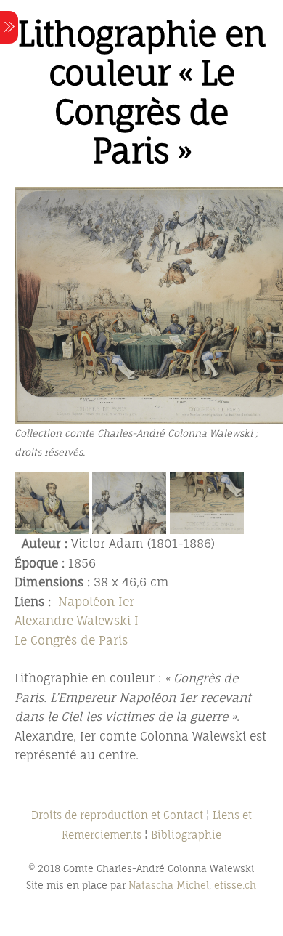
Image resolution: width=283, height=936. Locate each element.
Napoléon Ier (96, 601)
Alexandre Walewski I (77, 620)
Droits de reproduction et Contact (117, 815)
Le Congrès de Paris (71, 640)
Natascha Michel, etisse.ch (192, 885)
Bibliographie (186, 834)
